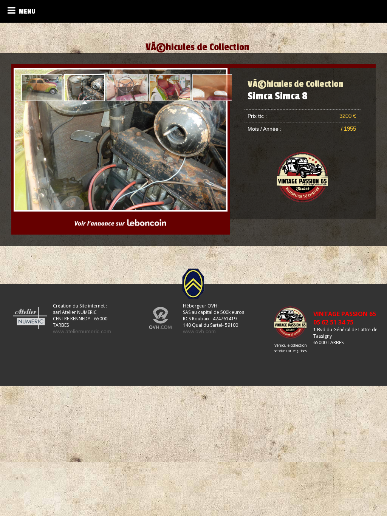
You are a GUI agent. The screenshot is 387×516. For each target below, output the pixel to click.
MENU (25, 11)
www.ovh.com (199, 331)
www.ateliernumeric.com (82, 331)
